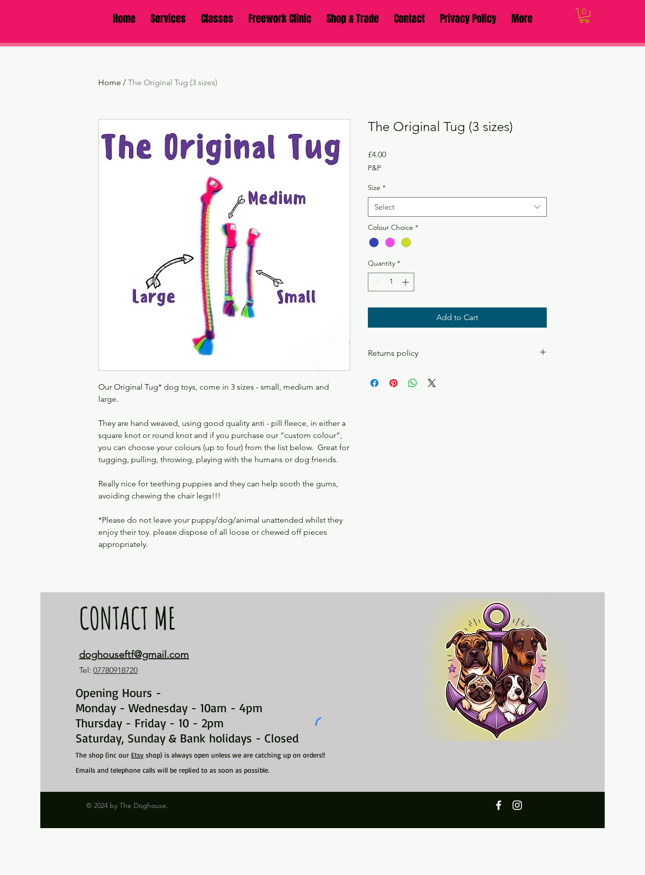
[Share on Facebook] (374, 383)
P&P (374, 167)
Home (109, 82)
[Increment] (406, 282)
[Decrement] (375, 282)
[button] (168, 19)
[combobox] (457, 207)
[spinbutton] (391, 282)
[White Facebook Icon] (498, 805)
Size (376, 187)
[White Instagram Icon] (517, 805)
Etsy (137, 755)
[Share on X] (432, 383)
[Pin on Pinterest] (394, 383)
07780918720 (115, 670)
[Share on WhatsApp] (413, 383)
